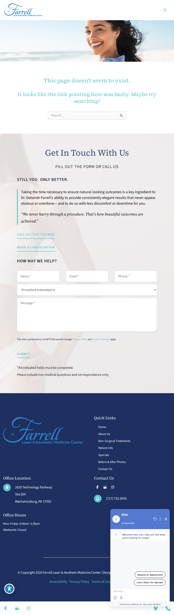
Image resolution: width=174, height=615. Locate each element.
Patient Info (105, 448)
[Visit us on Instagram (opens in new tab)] (112, 487)
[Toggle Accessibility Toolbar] (9, 589)
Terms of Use (100, 581)
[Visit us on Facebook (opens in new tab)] (97, 487)
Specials (103, 455)
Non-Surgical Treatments (114, 441)
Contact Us (105, 469)
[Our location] (156, 608)
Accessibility (58, 581)
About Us (104, 434)
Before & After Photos (112, 462)
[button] (36, 235)
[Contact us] (168, 608)
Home (102, 427)
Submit (23, 354)
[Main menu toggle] (165, 10)
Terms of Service (101, 339)
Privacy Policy (79, 339)
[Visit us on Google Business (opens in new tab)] (105, 487)
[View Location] (9, 487)
